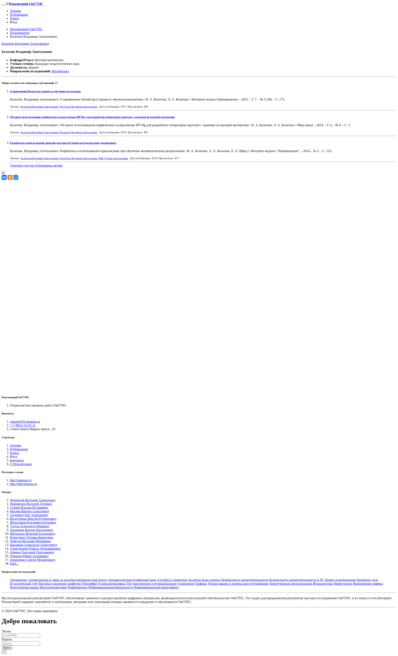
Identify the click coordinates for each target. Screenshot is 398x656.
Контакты (17, 460)
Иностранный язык (53, 587)
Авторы (15, 11)
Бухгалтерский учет (24, 583)
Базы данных (211, 580)
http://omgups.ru (20, 480)
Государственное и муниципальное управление (160, 583)
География (89, 583)
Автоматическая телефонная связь (132, 580)
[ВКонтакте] (4, 177)
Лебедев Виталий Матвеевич (30, 541)
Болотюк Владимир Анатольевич (25, 43)
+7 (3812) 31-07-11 (23, 425)
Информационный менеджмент (156, 587)
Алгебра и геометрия (172, 580)
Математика (60, 71)
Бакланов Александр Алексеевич (33, 545)
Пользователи (20, 33)
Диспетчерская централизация (290, 583)
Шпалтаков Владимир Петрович (33, 522)
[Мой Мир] (15, 177)
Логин (6, 631)
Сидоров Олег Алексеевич (29, 515)
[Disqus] (199, 231)
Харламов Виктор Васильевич (31, 530)
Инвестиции (343, 583)
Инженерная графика (368, 583)
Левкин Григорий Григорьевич (32, 552)
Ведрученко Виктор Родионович (33, 518)
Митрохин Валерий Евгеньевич (32, 533)
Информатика (77, 587)
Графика (201, 583)
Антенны (194, 580)
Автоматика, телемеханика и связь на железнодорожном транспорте (58, 580)
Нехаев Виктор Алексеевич (29, 511)
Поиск (14, 18)
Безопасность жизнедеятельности (244, 580)
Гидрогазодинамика (112, 583)
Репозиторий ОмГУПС (26, 29)
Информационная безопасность (110, 587)
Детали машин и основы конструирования (237, 583)
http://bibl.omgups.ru (23, 484)
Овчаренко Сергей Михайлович (32, 560)
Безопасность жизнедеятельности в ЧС (296, 580)
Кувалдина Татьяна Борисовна (31, 537)
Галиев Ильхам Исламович (29, 507)
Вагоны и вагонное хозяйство (60, 583)
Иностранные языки (24, 587)
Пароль (7, 639)
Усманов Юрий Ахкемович (29, 556)
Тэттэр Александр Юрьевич (30, 526)
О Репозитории (21, 464)
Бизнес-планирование (340, 580)
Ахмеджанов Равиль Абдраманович (35, 548)
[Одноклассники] (9, 177)
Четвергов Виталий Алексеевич (32, 500)
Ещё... (14, 563)
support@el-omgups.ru (25, 421)
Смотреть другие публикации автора (36, 165)
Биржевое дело (367, 580)
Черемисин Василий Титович (31, 504)
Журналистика (323, 583)
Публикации (19, 14)
